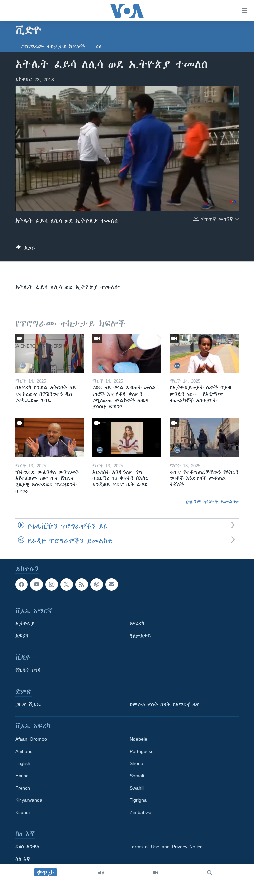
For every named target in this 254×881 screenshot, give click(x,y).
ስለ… (101, 47)
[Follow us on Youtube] (36, 584)
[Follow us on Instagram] (51, 584)
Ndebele (138, 739)
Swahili (137, 788)
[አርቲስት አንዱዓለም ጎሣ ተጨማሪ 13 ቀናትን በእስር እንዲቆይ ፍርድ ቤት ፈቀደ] (126, 437)
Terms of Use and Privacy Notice (166, 847)
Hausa (22, 776)
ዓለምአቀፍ (140, 636)
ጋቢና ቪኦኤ (28, 705)
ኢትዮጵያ (24, 624)
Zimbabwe (140, 812)
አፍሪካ (21, 636)
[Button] (25, 249)
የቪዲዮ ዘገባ (28, 670)
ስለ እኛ (22, 859)
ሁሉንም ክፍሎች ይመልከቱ (212, 501)
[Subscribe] (111, 584)
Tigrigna (138, 800)
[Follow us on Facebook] (21, 584)
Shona (136, 763)
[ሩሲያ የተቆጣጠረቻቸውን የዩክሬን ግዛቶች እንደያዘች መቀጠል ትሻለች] (204, 437)
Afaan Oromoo (31, 739)
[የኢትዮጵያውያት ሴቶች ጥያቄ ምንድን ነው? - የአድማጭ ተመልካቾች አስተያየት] (204, 353)
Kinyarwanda (28, 800)
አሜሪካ (137, 624)
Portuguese (142, 751)
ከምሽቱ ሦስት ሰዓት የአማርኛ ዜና (164, 705)
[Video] (155, 872)
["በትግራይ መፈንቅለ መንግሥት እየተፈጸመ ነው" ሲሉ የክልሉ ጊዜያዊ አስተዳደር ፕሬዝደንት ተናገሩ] (49, 437)
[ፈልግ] (210, 872)
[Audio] (101, 872)
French (22, 788)
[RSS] (81, 584)
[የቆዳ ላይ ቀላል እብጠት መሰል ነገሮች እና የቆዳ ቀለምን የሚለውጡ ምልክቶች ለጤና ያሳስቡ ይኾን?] (126, 353)
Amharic (23, 751)
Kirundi (22, 812)
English (22, 763)
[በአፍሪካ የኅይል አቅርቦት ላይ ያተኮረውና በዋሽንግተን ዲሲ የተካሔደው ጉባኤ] (49, 353)
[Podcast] (96, 584)
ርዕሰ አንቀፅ (27, 847)
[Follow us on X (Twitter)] (66, 584)
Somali (137, 776)
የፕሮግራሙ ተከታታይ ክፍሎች (53, 47)
